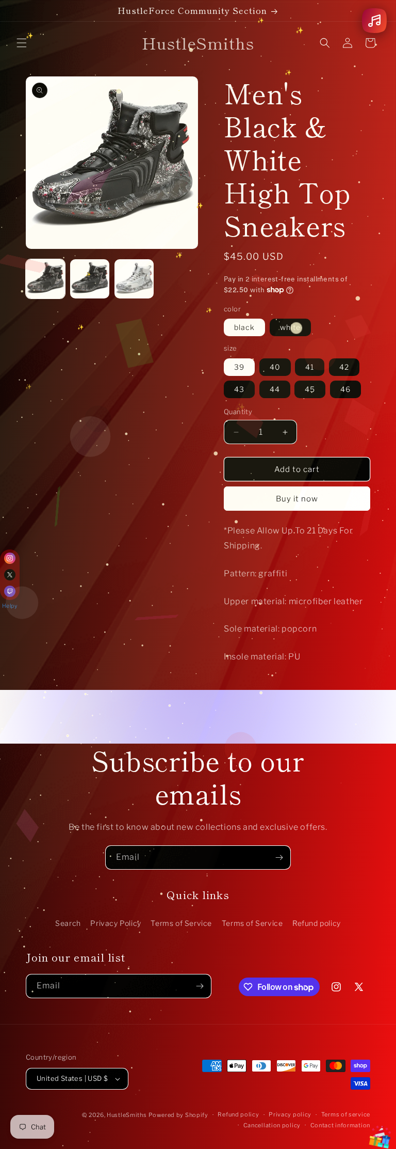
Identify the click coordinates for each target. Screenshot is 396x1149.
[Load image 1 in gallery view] (45, 278)
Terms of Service (181, 923)
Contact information (340, 1125)
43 (239, 389)
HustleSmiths (126, 1115)
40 (275, 367)
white (290, 327)
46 (345, 389)
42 (344, 367)
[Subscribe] (279, 857)
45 (310, 389)
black (244, 327)
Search (68, 923)
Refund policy (316, 923)
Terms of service (345, 1114)
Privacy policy (290, 1114)
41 (309, 367)
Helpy (10, 606)
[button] (21, 43)
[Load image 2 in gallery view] (89, 278)
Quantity (238, 411)
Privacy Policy (115, 923)
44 (275, 389)
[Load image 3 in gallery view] (134, 278)
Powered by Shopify (178, 1115)
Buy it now (297, 498)
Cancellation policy (272, 1125)
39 (239, 367)
